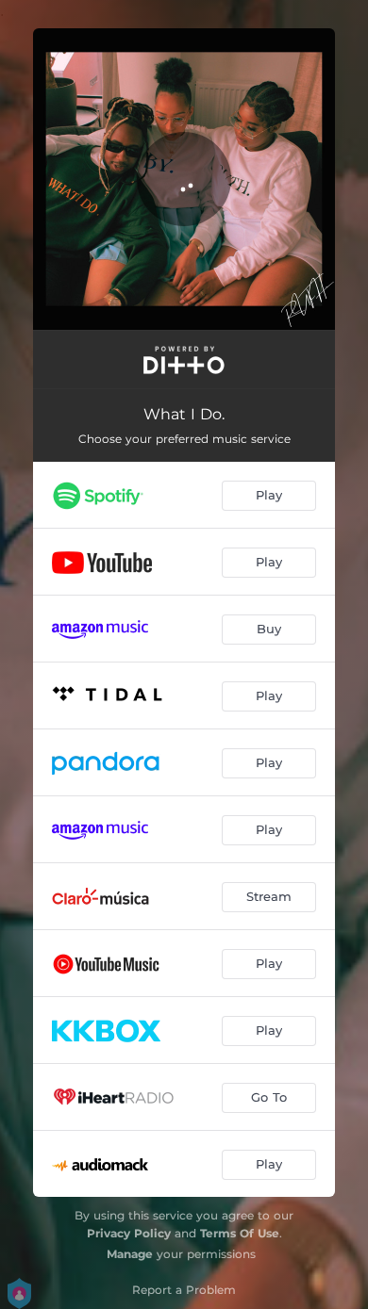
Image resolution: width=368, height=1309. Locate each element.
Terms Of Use (239, 1233)
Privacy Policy (129, 1233)
